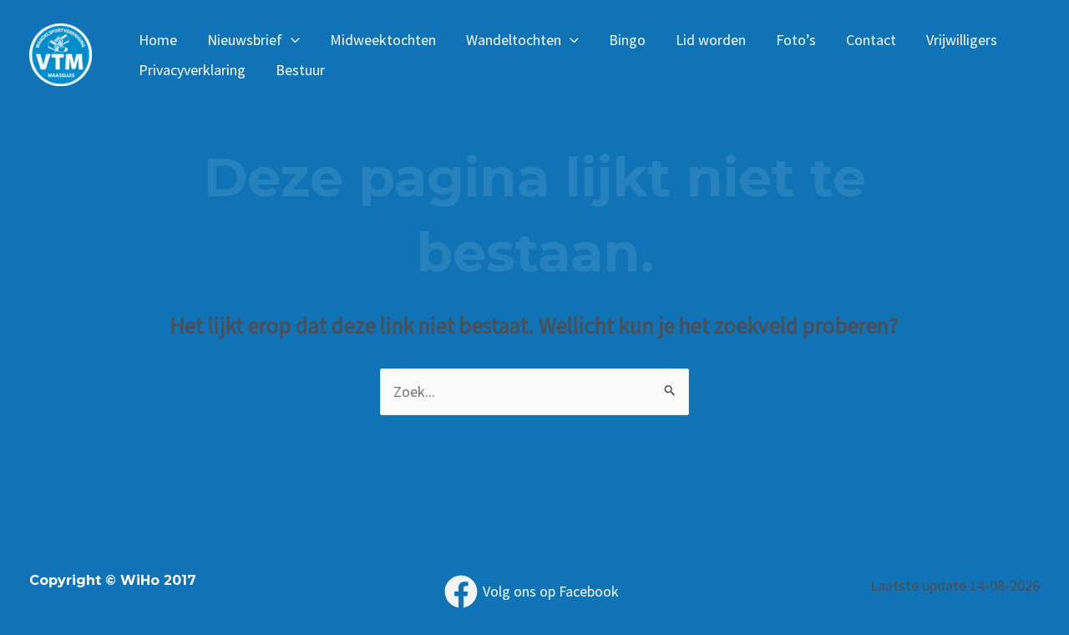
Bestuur (300, 69)
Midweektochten (383, 39)
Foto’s (796, 39)
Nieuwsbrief (244, 39)
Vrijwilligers (961, 39)
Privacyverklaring (192, 69)
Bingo (627, 39)
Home (158, 39)
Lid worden (711, 39)
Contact (871, 39)
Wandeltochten (513, 39)
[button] (291, 40)
